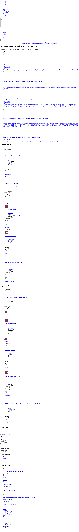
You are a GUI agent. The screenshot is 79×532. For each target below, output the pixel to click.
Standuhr (9, 266)
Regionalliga (10, 410)
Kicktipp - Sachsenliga (11, 183)
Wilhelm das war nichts (12, 186)
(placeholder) (8, 524)
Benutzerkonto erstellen (5, 432)
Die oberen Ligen (11, 329)
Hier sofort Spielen (4, 456)
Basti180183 (5, 451)
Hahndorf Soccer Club (9, 281)
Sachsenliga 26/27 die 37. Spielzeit (14, 262)
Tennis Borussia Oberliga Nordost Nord (15, 297)
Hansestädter (10, 213)
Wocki (9, 160)
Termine (4, 35)
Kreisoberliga (10, 162)
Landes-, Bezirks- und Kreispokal (14, 215)
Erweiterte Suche (6, 37)
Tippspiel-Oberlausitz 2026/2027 (13, 155)
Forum (4, 34)
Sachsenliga (10, 188)
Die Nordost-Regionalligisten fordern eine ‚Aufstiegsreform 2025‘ (21, 403)
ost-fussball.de (3, 458)
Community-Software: (8, 504)
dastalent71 (7, 227)
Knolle (9, 353)
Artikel (4, 32)
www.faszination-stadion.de (5, 463)
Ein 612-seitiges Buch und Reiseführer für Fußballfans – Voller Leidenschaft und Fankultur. (39, 43)
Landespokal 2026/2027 (11, 209)
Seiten (4, 33)
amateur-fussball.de (4, 460)
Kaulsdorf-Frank (11, 239)
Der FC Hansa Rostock (11, 376)
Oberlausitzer (8, 174)
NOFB (9, 408)
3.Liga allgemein (9, 323)
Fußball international (10, 236)
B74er (6, 253)
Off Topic (10, 241)
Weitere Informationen (55, 530)
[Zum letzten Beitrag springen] (6, 172)
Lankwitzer (10, 300)
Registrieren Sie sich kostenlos (28, 430)
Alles (1, 27)
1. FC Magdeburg (10, 350)
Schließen (62, 530)
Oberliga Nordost (11, 302)
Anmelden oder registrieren (8, 15)
